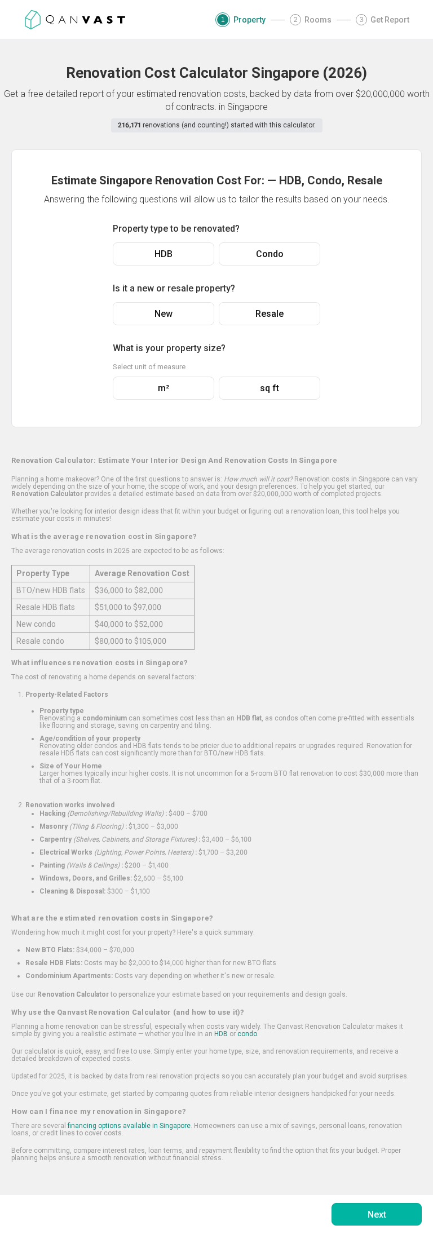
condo (247, 1034)
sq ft (269, 388)
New (163, 313)
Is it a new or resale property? (174, 288)
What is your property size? (169, 348)
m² (163, 388)
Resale (269, 313)
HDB (163, 254)
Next (377, 1214)
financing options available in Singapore (129, 1126)
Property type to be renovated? (176, 228)
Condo (270, 254)
